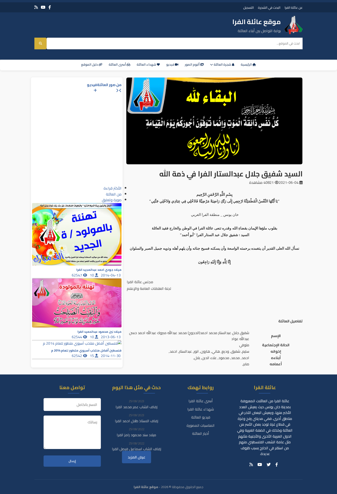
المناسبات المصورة (201, 425)
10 (92, 275)
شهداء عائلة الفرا (200, 409)
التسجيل (248, 7)
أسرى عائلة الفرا (200, 400)
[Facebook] (49, 7)
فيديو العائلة (200, 417)
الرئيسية (246, 64)
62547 (77, 275)
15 (92, 355)
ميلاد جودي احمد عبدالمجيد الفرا (99, 270)
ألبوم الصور (192, 64)
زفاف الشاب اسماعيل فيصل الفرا (136, 448)
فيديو (170, 64)
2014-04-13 (111, 275)
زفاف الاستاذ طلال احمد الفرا (136, 420)
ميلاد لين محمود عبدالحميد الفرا (99, 332)
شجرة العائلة (222, 64)
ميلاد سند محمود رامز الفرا (136, 434)
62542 (77, 355)
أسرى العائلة (118, 64)
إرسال (72, 461)
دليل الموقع (90, 64)
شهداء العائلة (147, 64)
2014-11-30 (111, 355)
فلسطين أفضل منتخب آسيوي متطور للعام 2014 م (86, 350)
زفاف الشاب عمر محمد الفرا (136, 406)
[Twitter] (269, 464)
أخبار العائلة (200, 433)
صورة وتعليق (112, 199)
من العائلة (114, 194)
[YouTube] (43, 7)
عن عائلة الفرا (294, 7)
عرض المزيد (136, 457)
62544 (77, 336)
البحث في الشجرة (269, 7)
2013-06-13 (111, 336)
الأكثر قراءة (113, 188)
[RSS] (36, 7)
